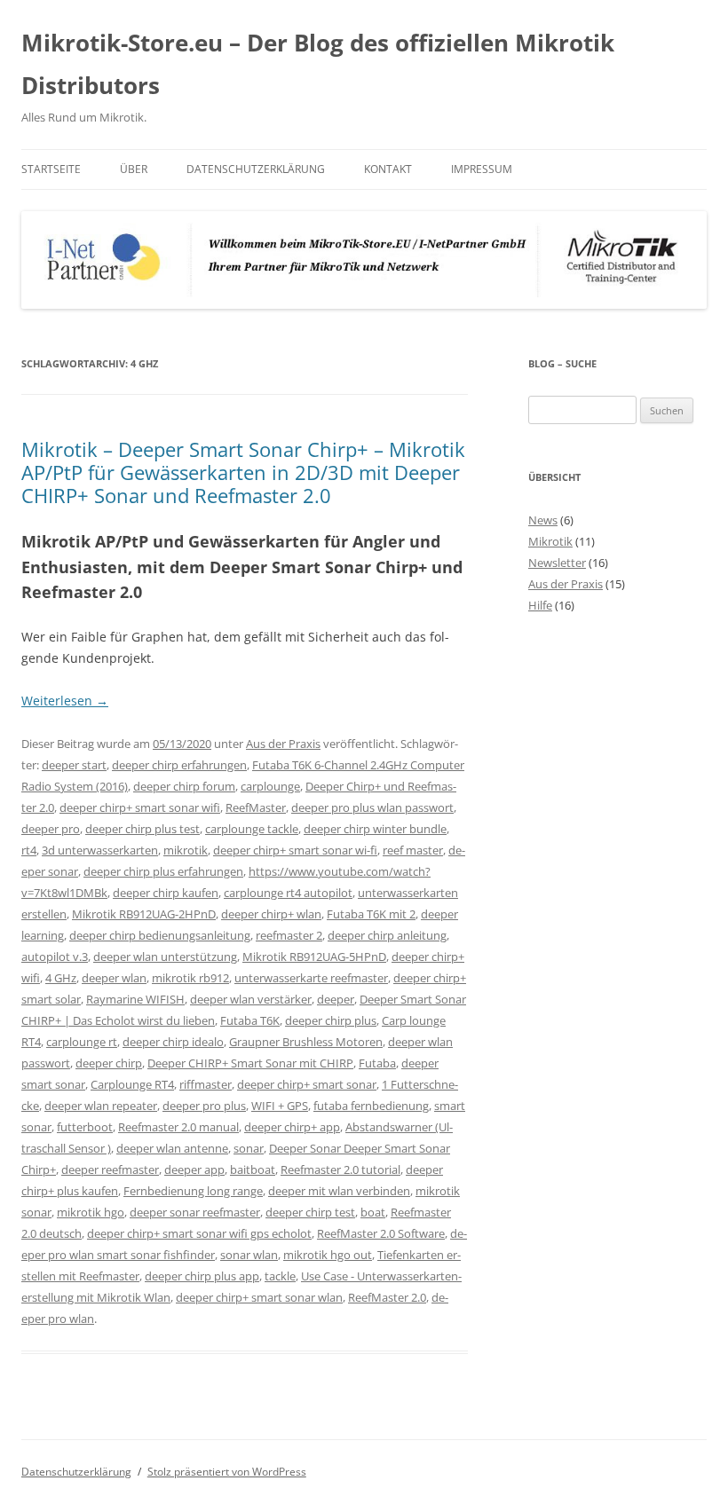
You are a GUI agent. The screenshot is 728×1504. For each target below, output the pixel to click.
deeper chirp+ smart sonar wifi (139, 807)
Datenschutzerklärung (255, 169)
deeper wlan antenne (172, 1148)
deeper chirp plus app (202, 1276)
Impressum (481, 169)
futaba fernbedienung (371, 1106)
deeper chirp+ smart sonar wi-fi (295, 850)
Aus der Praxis (283, 744)
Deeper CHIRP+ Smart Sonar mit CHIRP (250, 1063)
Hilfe (540, 605)
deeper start (74, 765)
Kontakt (388, 169)
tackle (280, 1276)
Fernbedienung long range (193, 1191)
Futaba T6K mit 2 (371, 914)
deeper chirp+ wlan (271, 914)
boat (372, 1212)
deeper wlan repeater (100, 1106)
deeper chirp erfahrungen (179, 765)
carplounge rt (81, 1042)
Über (133, 169)
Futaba (377, 1063)
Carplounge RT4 (132, 1084)
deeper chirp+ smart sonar (306, 1084)
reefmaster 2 (289, 935)
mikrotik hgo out (327, 1255)
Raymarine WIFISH (135, 999)
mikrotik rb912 (190, 978)
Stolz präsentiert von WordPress (226, 1471)
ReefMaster (256, 807)
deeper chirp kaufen (165, 893)
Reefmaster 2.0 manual (178, 1127)
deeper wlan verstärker (251, 999)
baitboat (252, 1169)
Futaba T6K (250, 1020)
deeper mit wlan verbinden (339, 1191)
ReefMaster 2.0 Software (381, 1233)
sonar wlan (249, 1255)
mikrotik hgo (90, 1212)
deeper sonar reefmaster (195, 1212)
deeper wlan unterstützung (165, 957)
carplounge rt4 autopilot (288, 893)
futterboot (85, 1127)
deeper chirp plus (330, 1020)
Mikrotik (550, 541)
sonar (248, 1148)
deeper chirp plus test (142, 829)
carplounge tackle (251, 829)
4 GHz (60, 978)
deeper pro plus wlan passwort (372, 807)
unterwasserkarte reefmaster (311, 978)
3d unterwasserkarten (100, 850)
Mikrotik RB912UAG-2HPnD (144, 914)
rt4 (28, 850)
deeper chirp (108, 1063)
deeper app (194, 1169)
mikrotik (185, 850)
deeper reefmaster (110, 1169)
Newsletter (557, 563)
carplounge (270, 786)
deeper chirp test (310, 1212)
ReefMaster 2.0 (387, 1297)
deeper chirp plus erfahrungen (163, 871)
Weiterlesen (64, 700)
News (543, 520)
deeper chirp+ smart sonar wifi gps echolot (199, 1233)
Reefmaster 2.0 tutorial (340, 1169)
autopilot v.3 (54, 957)
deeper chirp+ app (292, 1127)
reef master (413, 850)
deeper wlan (114, 978)
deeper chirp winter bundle (375, 829)
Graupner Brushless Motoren (306, 1042)
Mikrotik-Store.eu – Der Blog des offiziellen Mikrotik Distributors (317, 64)
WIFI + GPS (279, 1106)
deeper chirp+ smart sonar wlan (259, 1297)
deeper (335, 999)
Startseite (51, 169)
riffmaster (205, 1084)
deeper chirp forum (184, 786)
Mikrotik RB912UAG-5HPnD (314, 957)
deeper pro (50, 829)
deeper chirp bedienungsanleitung (159, 935)
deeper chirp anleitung (387, 935)
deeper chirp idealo (173, 1042)
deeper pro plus (204, 1106)
